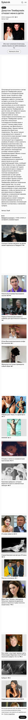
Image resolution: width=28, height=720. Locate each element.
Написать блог (14, 52)
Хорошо (22, 717)
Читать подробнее (9, 714)
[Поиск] (22, 2)
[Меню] (26, 2)
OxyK (8, 211)
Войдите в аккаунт (8, 218)
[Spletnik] (5, 2)
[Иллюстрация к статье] (14, 31)
